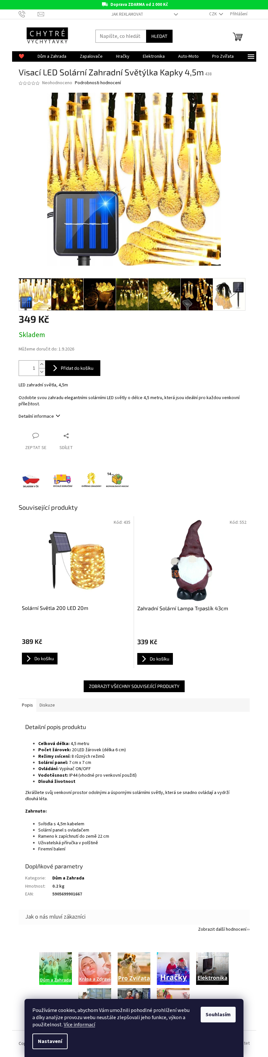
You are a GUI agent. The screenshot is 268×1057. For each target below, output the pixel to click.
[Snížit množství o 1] (42, 372)
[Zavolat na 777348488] (28, 14)
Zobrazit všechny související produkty (134, 686)
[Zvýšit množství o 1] (42, 364)
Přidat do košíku (77, 368)
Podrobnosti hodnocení (98, 83)
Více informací (79, 1024)
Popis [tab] (27, 705)
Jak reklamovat (127, 14)
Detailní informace (36, 416)
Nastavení (50, 1041)
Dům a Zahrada (68, 878)
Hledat (159, 36)
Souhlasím (218, 1014)
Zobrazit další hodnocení (222, 929)
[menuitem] (21, 56)
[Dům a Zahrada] (55, 968)
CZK (213, 14)
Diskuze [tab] (47, 705)
